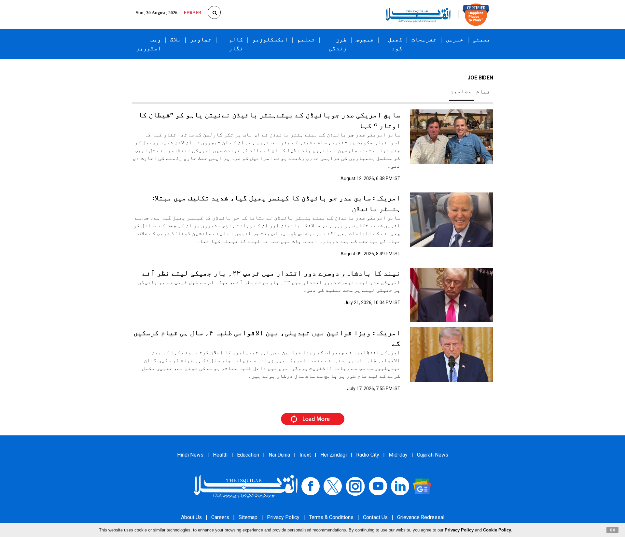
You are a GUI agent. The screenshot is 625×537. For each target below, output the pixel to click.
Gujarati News (432, 455)
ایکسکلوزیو (270, 39)
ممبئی (482, 39)
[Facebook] (310, 486)
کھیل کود (395, 43)
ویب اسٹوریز (148, 43)
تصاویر (201, 39)
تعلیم (306, 39)
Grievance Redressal (420, 517)
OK (612, 530)
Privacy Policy (283, 517)
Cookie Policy (497, 530)
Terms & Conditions (331, 517)
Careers (220, 517)
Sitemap (248, 517)
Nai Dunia (279, 455)
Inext (305, 455)
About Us (191, 517)
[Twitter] (333, 486)
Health (220, 455)
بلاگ (175, 39)
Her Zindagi (333, 455)
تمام (483, 91)
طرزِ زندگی (338, 43)
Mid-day (398, 455)
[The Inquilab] (246, 486)
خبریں (455, 39)
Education (248, 455)
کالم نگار (236, 43)
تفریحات (424, 39)
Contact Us (375, 517)
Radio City (367, 455)
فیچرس (365, 39)
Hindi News (190, 455)
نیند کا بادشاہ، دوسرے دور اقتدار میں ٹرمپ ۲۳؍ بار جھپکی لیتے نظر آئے (271, 273)
